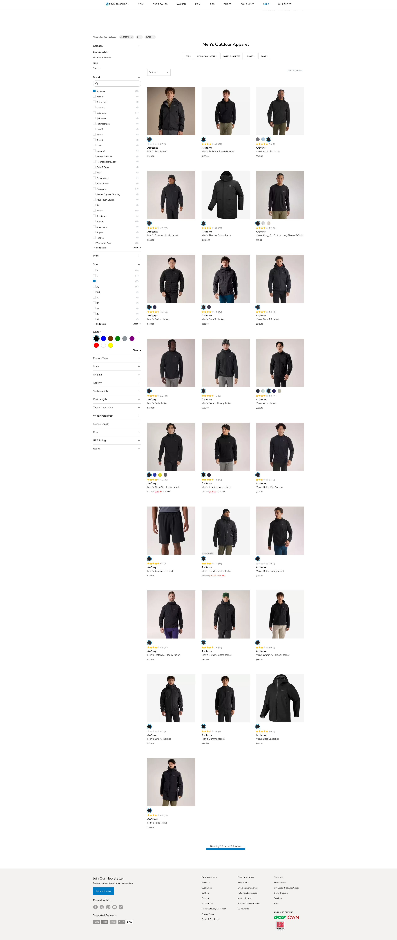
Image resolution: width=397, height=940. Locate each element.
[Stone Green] (263, 391)
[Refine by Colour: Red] (96, 345)
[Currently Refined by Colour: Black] (96, 339)
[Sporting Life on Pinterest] (108, 907)
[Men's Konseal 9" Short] (171, 531)
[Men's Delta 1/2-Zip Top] (280, 447)
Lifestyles (102, 37)
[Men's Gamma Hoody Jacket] (171, 195)
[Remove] (132, 37)
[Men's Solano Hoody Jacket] (226, 363)
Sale (276, 903)
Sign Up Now (103, 891)
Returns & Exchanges (247, 893)
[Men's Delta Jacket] (171, 363)
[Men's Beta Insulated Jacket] (226, 531)
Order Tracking (281, 893)
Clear (135, 247)
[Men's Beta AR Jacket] (280, 279)
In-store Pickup (244, 898)
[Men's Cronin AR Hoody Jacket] (280, 614)
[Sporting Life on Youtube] (114, 907)
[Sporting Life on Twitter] (101, 907)
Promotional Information (248, 903)
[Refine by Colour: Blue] (103, 339)
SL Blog (205, 893)
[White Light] (263, 223)
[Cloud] (257, 139)
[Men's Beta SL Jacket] (226, 279)
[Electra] (154, 474)
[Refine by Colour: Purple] (132, 339)
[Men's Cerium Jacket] (171, 279)
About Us (206, 882)
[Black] (149, 139)
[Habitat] (279, 391)
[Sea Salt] (268, 223)
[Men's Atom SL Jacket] (280, 111)
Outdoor (112, 37)
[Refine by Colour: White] (103, 345)
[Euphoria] (160, 474)
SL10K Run (207, 887)
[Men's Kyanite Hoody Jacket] (226, 447)
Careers (205, 898)
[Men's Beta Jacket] (171, 111)
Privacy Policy (208, 914)
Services (278, 898)
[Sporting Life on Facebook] (95, 907)
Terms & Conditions (210, 919)
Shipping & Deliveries (247, 887)
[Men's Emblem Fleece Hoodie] (226, 111)
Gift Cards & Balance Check (286, 887)
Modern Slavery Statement (214, 908)
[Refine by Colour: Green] (118, 339)
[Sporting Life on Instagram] (120, 907)
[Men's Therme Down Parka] (226, 195)
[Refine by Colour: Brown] (111, 339)
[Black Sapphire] (154, 307)
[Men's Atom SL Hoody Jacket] (171, 447)
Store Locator (280, 882)
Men (95, 37)
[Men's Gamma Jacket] (226, 698)
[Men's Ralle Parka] (171, 782)
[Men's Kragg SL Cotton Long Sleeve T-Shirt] (280, 195)
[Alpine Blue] (263, 139)
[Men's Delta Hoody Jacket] (280, 531)
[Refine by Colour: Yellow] (111, 345)
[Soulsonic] (274, 391)
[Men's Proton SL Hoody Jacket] (171, 614)
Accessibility (207, 903)
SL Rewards (243, 908)
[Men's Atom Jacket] (280, 363)
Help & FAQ (243, 882)
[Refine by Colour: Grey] (125, 339)
